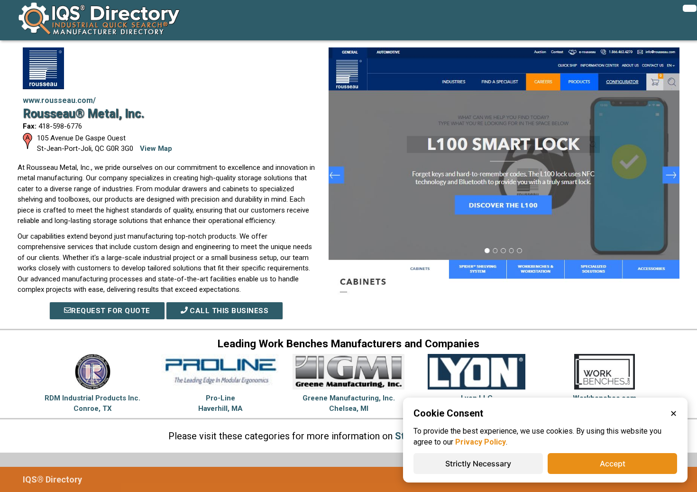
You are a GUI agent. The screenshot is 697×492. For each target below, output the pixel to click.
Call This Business (228, 310)
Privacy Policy (480, 441)
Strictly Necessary (478, 463)
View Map (156, 148)
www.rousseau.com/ (59, 100)
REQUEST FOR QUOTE (110, 310)
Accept (612, 463)
